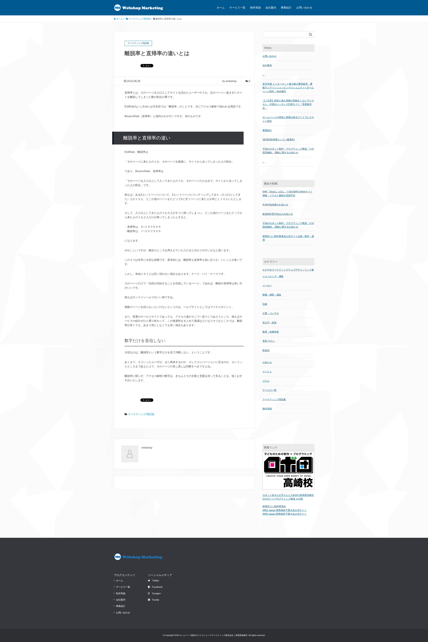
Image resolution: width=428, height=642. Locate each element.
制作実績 (255, 7)
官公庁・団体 (269, 322)
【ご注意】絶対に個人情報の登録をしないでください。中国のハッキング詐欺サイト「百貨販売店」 (288, 104)
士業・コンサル (270, 313)
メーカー (267, 285)
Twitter (155, 580)
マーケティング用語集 (141, 414)
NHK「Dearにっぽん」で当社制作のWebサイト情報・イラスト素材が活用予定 (287, 193)
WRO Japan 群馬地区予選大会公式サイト (284, 510)
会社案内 (270, 7)
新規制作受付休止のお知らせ (277, 214)
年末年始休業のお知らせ (275, 204)
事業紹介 (286, 7)
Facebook (157, 587)
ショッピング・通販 (273, 276)
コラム (266, 381)
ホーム (221, 7)
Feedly (155, 599)
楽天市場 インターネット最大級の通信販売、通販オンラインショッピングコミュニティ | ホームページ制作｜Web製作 (288, 88)
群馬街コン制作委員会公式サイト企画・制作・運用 (288, 238)
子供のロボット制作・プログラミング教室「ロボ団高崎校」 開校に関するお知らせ (288, 225)
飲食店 (266, 350)
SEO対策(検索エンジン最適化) (278, 139)
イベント (267, 371)
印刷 (264, 304)
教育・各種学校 (270, 331)
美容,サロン (268, 341)
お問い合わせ (304, 7)
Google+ (156, 593)
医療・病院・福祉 (271, 294)
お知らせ (267, 362)
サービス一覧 (237, 7)
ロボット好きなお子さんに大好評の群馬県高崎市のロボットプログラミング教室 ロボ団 (288, 497)
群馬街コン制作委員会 (274, 506)
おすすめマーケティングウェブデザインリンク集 (288, 269)
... (263, 74)
